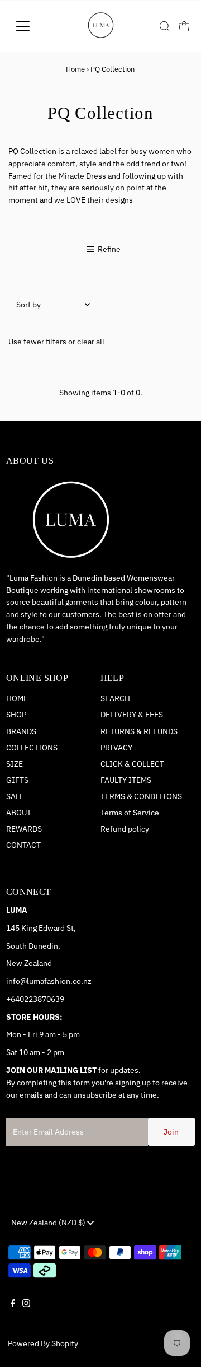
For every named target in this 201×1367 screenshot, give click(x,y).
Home (75, 69)
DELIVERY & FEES (131, 715)
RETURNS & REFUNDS (139, 731)
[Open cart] (184, 26)
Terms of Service (129, 813)
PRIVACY (116, 748)
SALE (15, 796)
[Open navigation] (29, 26)
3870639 (48, 999)
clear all (90, 342)
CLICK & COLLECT (132, 764)
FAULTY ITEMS (125, 780)
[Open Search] (165, 26)
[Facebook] (13, 1312)
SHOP (16, 715)
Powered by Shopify (43, 1343)
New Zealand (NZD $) (49, 1222)
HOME (17, 698)
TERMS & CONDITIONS (141, 796)
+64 (13, 999)
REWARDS (24, 829)
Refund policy (124, 829)
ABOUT (18, 813)
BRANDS (21, 731)
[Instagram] (26, 1312)
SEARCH (115, 698)
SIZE (14, 764)
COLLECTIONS (32, 748)
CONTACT (23, 845)
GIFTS (17, 780)
